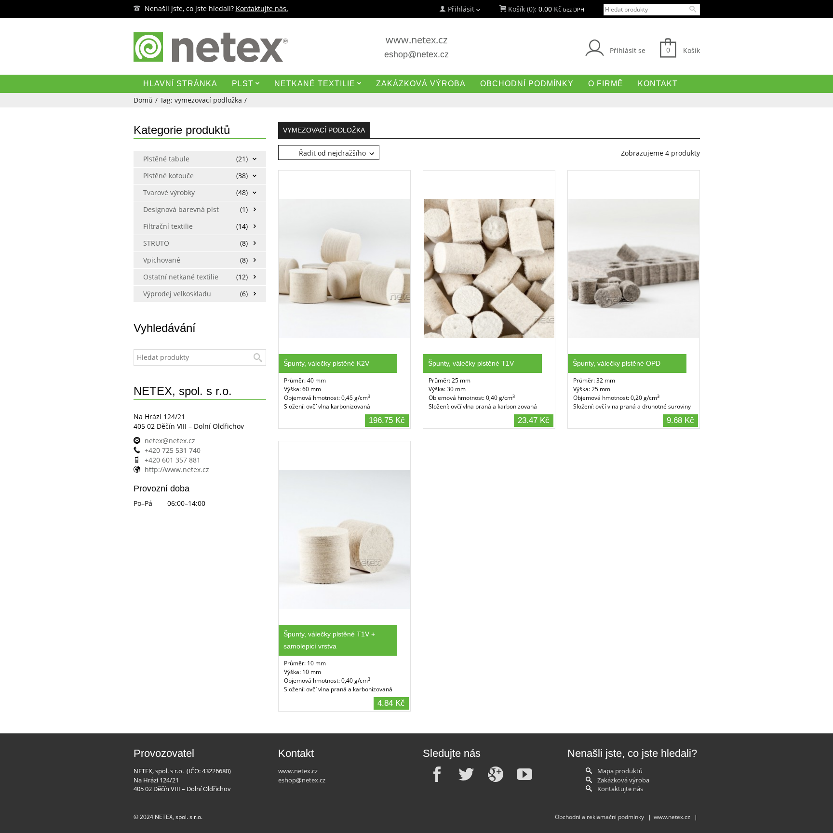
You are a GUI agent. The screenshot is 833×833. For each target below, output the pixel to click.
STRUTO (156, 243)
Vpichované (161, 259)
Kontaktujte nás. (262, 8)
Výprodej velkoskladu (177, 293)
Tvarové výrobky (169, 192)
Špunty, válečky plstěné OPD (616, 363)
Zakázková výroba (623, 780)
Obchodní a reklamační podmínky (599, 817)
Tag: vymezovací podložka (201, 100)
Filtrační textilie (168, 226)
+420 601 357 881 (173, 459)
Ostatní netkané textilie (178, 276)
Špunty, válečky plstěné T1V (471, 363)
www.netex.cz (416, 39)
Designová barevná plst (178, 209)
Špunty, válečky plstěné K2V (326, 363)
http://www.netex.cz (177, 469)
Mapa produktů (620, 771)
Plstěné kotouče (168, 175)
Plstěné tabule (166, 158)
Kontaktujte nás (620, 788)
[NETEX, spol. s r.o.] (224, 47)
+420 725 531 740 (173, 450)
